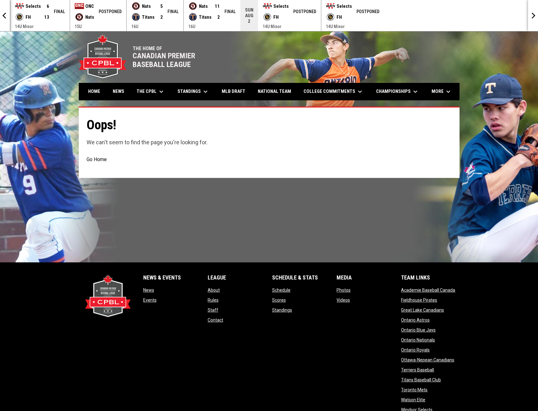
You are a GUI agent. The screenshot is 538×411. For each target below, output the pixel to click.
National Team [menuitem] (274, 91)
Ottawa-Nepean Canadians (427, 359)
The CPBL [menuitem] (151, 91)
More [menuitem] (442, 91)
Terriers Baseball (417, 369)
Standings (282, 310)
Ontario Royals (415, 349)
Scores (279, 300)
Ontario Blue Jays (418, 329)
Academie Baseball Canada (428, 290)
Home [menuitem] (94, 91)
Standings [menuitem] (193, 91)
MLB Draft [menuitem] (233, 91)
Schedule (281, 290)
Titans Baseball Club (421, 379)
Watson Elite (413, 399)
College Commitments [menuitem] (334, 91)
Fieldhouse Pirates (419, 300)
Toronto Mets (414, 389)
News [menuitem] (118, 91)
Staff (213, 310)
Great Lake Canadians (422, 310)
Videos (343, 300)
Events (150, 300)
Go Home (97, 159)
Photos (344, 290)
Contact (215, 320)
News (148, 290)
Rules (213, 300)
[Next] (533, 15)
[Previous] (5, 15)
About (214, 290)
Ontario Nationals (418, 339)
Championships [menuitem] (397, 91)
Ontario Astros (415, 320)
